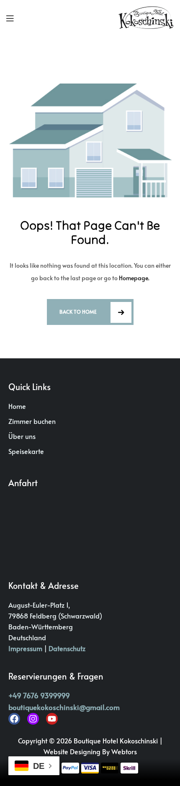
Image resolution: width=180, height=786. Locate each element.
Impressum (25, 648)
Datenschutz (67, 648)
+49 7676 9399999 (39, 695)
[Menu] (9, 18)
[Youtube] (52, 719)
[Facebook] (14, 719)
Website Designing (73, 751)
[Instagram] (33, 719)
